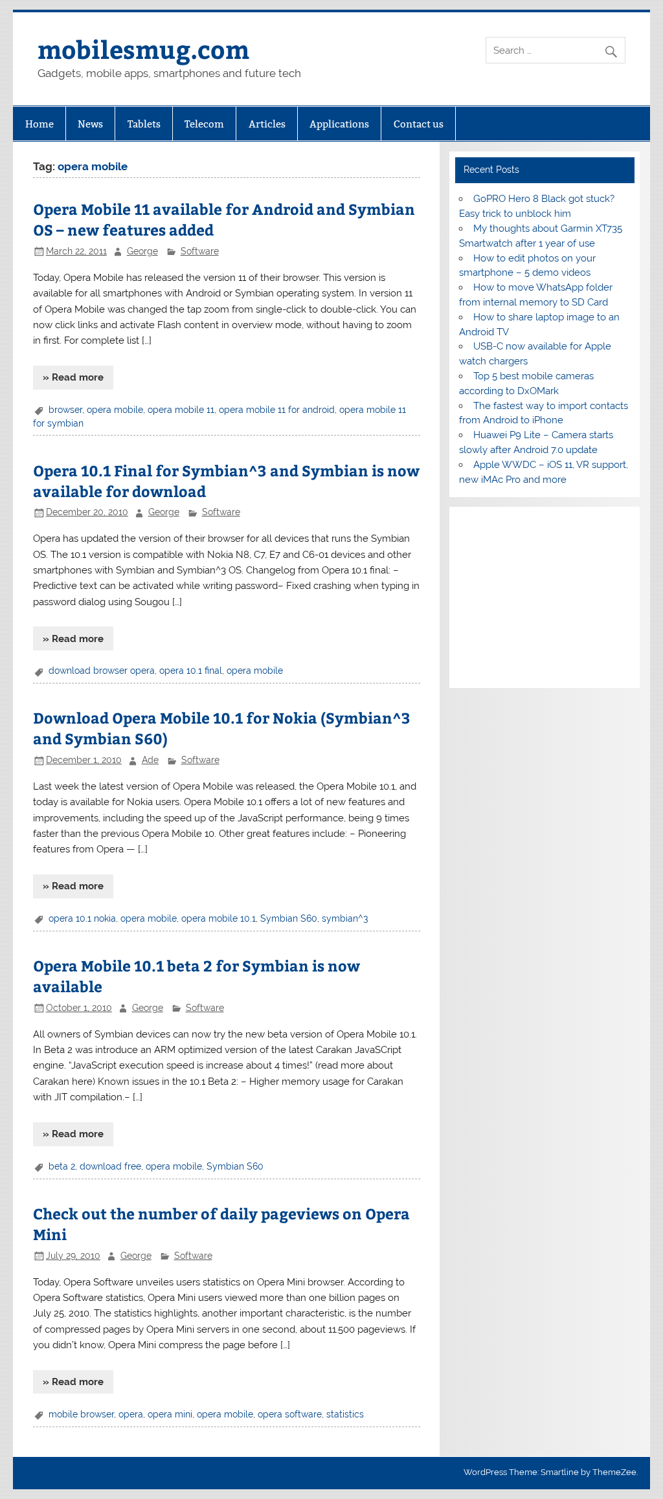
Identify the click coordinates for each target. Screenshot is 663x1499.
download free (110, 1166)
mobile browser (81, 1414)
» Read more (73, 377)
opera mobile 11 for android (277, 410)
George (142, 251)
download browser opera (102, 670)
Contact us (419, 124)
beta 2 (62, 1166)
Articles (267, 124)
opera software (290, 1414)
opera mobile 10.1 (218, 918)
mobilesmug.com (143, 48)
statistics (345, 1414)
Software (200, 251)
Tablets (144, 124)
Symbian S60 (288, 918)
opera (130, 1414)
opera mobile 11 (181, 410)
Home (39, 124)
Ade (150, 760)
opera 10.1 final (190, 670)
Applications (339, 124)
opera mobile (115, 410)
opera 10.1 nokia (82, 918)
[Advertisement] (544, 597)
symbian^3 (345, 918)
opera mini (170, 1414)
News (90, 124)
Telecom (204, 124)
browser (65, 410)
